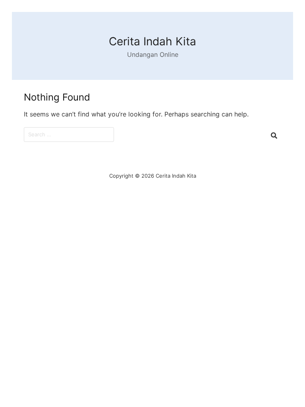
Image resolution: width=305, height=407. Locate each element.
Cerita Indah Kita (152, 41)
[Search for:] (69, 134)
